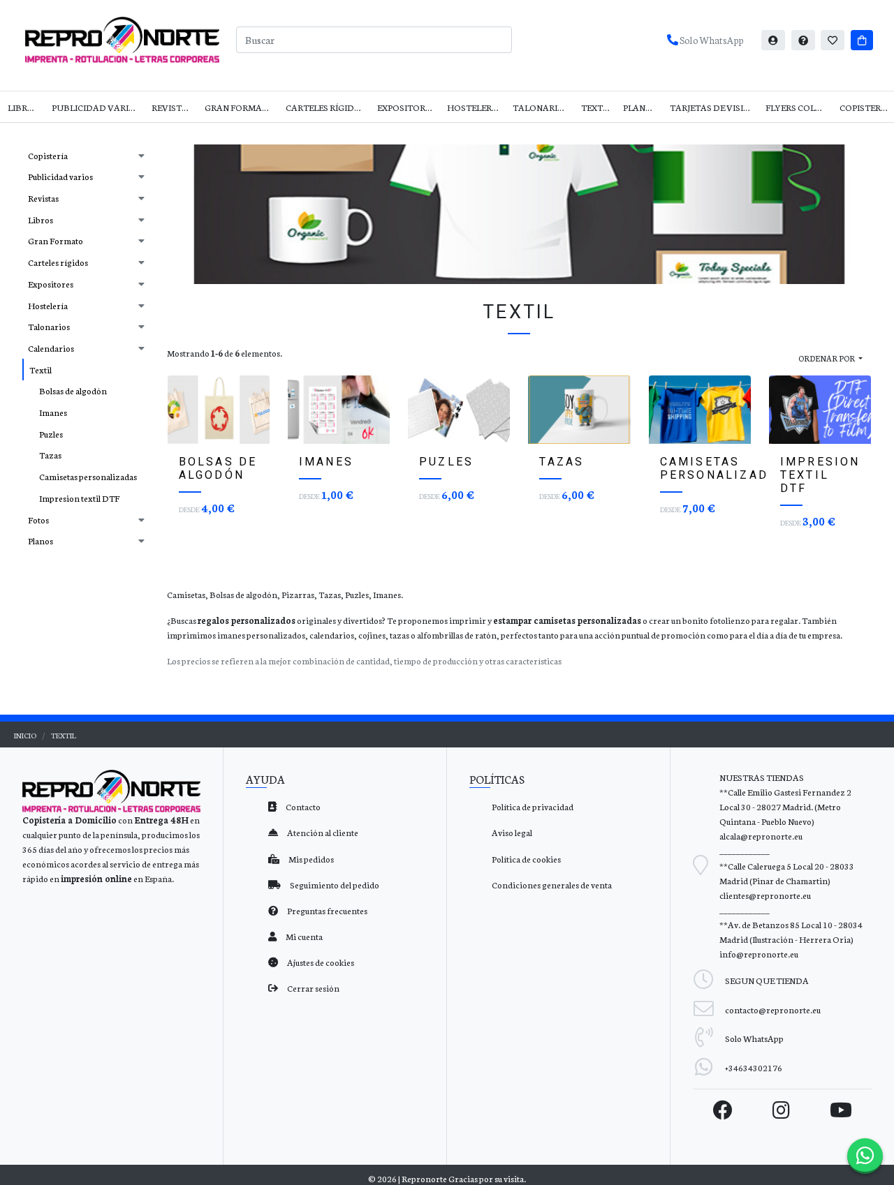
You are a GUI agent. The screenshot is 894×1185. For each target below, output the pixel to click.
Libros (23, 107)
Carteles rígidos (326, 107)
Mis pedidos (310, 859)
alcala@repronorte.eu (761, 836)
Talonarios (541, 107)
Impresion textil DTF (79, 498)
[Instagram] (781, 1109)
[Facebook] (723, 1109)
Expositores (406, 107)
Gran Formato (239, 107)
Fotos (38, 520)
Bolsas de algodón (73, 390)
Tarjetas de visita (712, 107)
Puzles (51, 434)
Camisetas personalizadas (88, 476)
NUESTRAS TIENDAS (761, 777)
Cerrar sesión (312, 988)
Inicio (25, 735)
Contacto (302, 806)
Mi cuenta (303, 936)
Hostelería (474, 107)
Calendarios (51, 348)
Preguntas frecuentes (326, 910)
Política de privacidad (532, 806)
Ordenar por (827, 358)
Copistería (865, 107)
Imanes (53, 412)
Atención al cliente (322, 832)
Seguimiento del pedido (333, 884)
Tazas (50, 455)
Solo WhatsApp (710, 40)
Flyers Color (796, 107)
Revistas (172, 107)
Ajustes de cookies (320, 962)
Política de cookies (526, 859)
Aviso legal (512, 832)
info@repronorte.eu (758, 954)
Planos (640, 107)
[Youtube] (841, 1109)
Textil (595, 107)
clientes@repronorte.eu (765, 895)
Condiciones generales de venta (552, 884)
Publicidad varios (96, 107)
